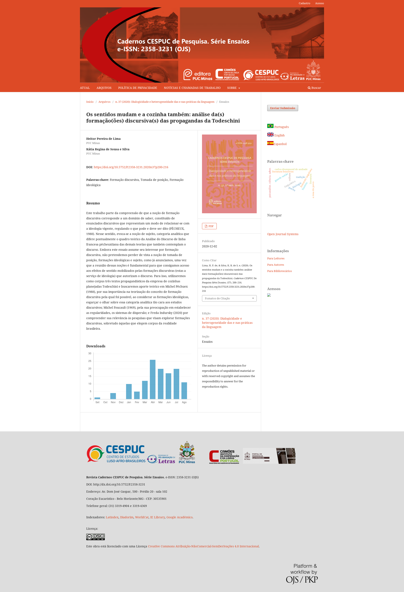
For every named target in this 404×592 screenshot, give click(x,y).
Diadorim (126, 517)
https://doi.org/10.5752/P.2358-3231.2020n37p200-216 (131, 167)
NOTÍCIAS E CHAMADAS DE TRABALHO (192, 88)
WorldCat (142, 517)
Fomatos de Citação (217, 298)
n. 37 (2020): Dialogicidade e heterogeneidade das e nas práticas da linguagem (164, 102)
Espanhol (280, 144)
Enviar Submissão (282, 108)
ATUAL (85, 88)
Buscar (316, 88)
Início (90, 102)
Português (281, 127)
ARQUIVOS (104, 88)
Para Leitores (275, 258)
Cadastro (304, 3)
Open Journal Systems (282, 234)
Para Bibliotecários (279, 271)
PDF (211, 226)
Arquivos (104, 102)
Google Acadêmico (179, 517)
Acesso (319, 3)
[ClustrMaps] (269, 295)
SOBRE (232, 88)
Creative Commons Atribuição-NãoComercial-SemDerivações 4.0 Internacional (203, 546)
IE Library (157, 517)
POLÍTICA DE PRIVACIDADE (137, 88)
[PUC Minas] (171, 463)
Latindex (112, 517)
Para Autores (275, 265)
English (279, 135)
